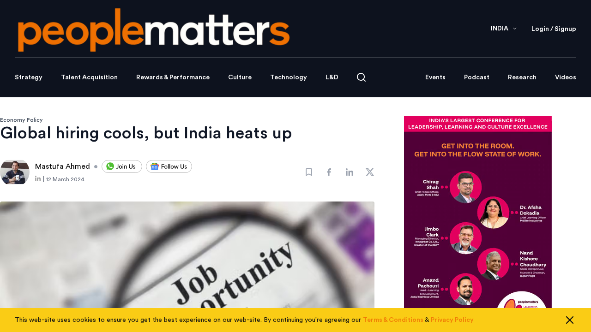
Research (522, 77)
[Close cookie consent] (569, 320)
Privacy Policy (452, 320)
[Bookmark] (309, 172)
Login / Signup (553, 29)
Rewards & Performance (173, 77)
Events (435, 77)
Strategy (28, 77)
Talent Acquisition (89, 77)
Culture (240, 77)
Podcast (476, 77)
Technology (288, 77)
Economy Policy (21, 120)
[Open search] (361, 77)
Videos (565, 77)
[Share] (329, 172)
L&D (332, 77)
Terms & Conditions (393, 320)
